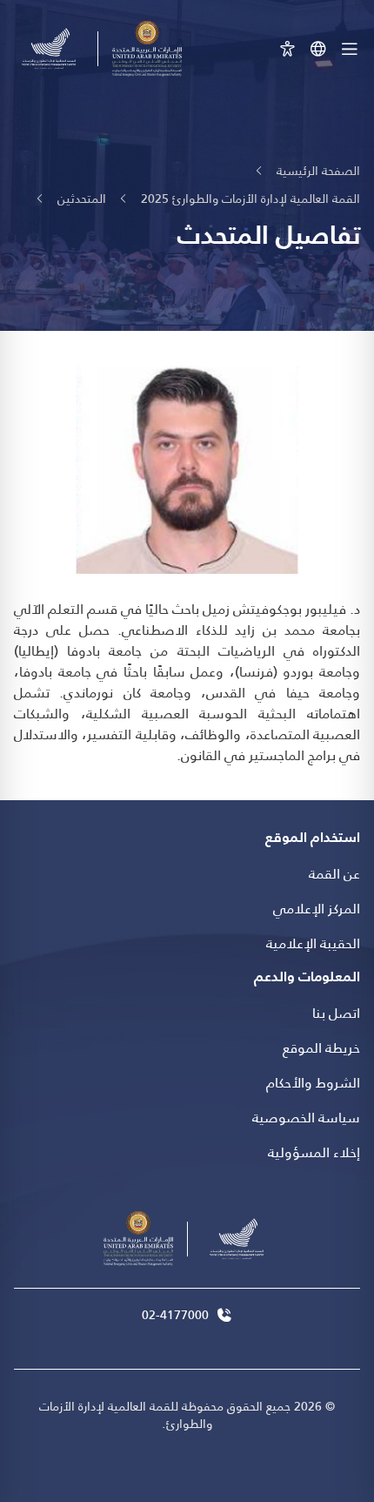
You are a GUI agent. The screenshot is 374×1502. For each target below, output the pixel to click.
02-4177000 (175, 1314)
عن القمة (334, 873)
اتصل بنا (336, 1012)
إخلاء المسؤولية (314, 1152)
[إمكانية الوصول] (287, 48)
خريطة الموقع (321, 1047)
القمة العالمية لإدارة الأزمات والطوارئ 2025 (250, 198)
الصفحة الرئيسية (318, 170)
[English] (318, 48)
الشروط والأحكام (313, 1082)
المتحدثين (81, 198)
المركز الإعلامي (316, 908)
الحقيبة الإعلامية (313, 943)
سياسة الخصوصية (306, 1117)
